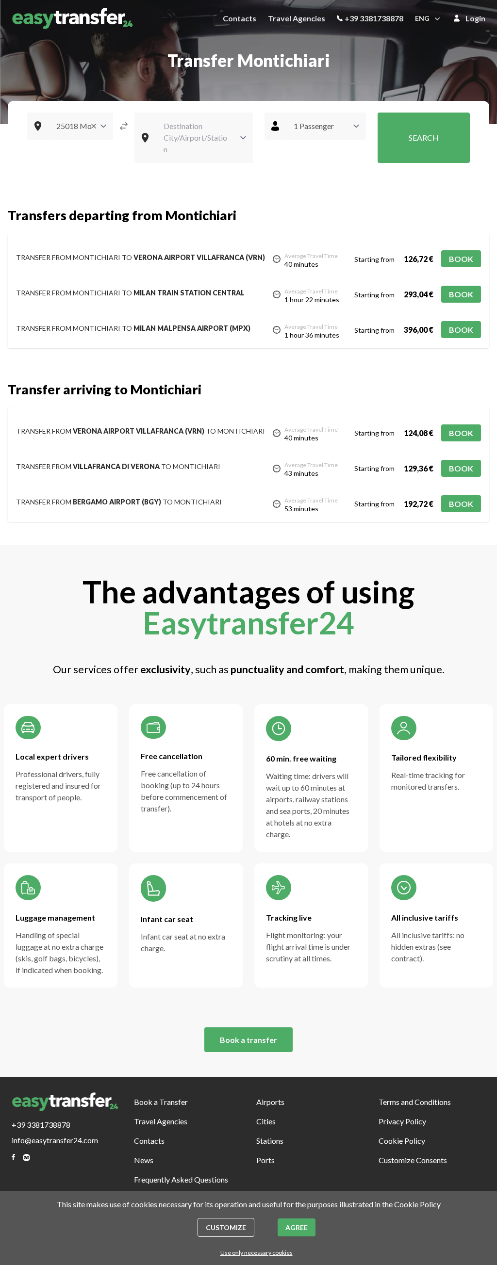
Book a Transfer (161, 1101)
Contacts (239, 18)
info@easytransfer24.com (55, 1140)
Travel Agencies (296, 18)
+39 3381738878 (374, 18)
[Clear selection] (94, 126)
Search (424, 137)
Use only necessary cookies (256, 1252)
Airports (270, 1101)
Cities (266, 1121)
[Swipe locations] (124, 126)
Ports (265, 1160)
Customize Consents (413, 1160)
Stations (269, 1140)
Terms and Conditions (415, 1101)
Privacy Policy (402, 1121)
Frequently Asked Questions (181, 1179)
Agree (296, 1227)
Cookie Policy (402, 1140)
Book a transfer (248, 1039)
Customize (226, 1227)
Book (461, 258)
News (143, 1160)
